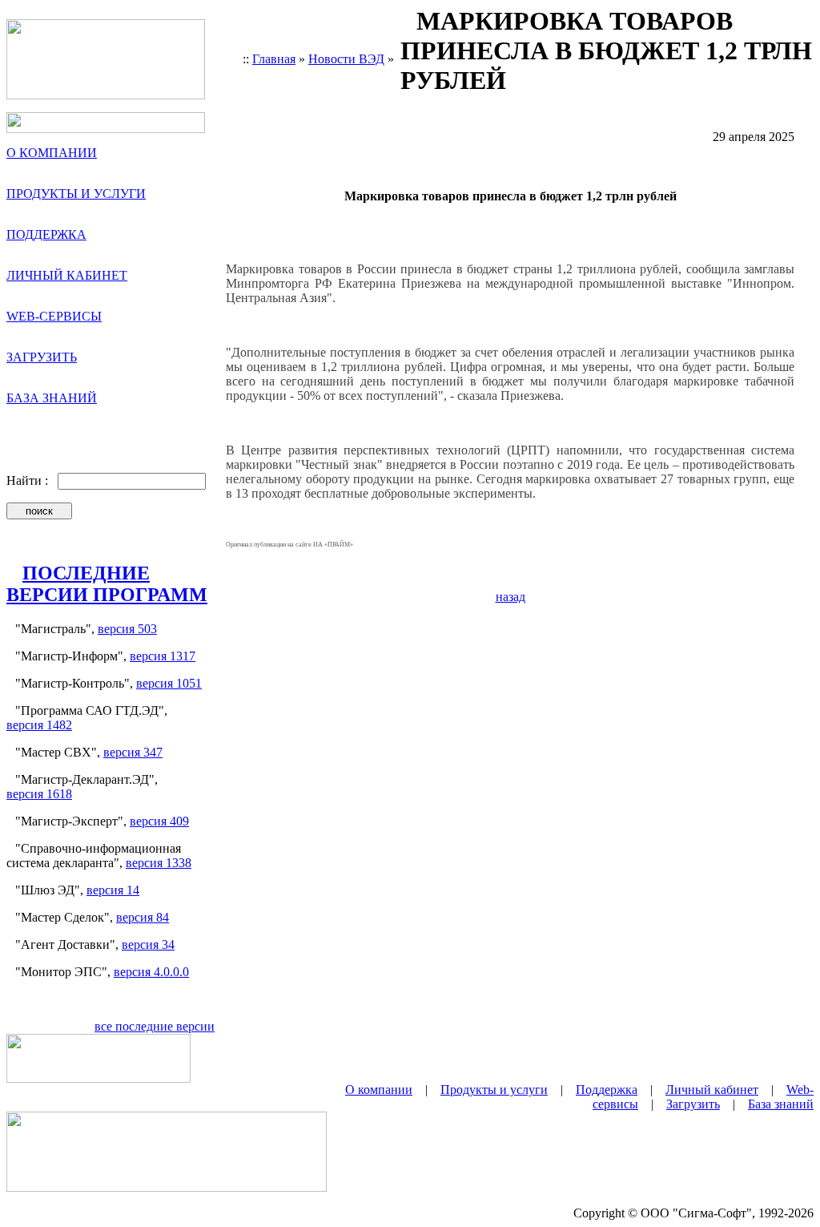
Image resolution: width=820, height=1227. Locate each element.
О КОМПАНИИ (51, 152)
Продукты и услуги (494, 1089)
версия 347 (133, 752)
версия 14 (112, 890)
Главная (273, 59)
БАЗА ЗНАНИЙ (51, 398)
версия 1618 (39, 794)
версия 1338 (158, 863)
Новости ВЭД (346, 59)
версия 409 (159, 821)
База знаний (781, 1104)
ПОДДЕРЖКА (46, 234)
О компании (378, 1089)
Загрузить (693, 1104)
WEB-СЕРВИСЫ (54, 316)
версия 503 (127, 629)
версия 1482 (39, 725)
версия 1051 (169, 683)
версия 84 (142, 917)
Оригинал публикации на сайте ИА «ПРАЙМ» (289, 544)
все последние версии (154, 1026)
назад (510, 596)
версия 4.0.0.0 (151, 972)
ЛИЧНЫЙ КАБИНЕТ (66, 275)
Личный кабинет (711, 1089)
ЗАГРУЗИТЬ (41, 357)
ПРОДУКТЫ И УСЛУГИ (76, 193)
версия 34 (148, 944)
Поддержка (606, 1089)
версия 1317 (162, 656)
